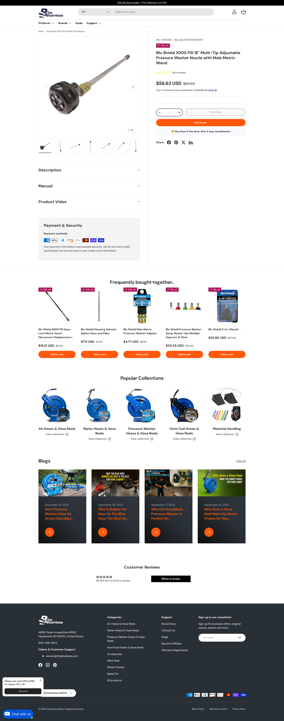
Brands (63, 23)
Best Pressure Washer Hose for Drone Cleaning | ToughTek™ (58, 516)
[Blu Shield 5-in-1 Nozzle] (227, 306)
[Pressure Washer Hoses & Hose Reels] (142, 405)
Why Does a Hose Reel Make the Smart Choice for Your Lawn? (220, 516)
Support (92, 23)
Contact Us (168, 630)
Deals (79, 23)
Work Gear (113, 660)
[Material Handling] (227, 405)
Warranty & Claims (218, 709)
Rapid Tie (112, 673)
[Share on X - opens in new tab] (183, 142)
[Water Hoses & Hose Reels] (99, 405)
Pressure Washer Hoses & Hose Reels (142, 431)
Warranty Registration (175, 650)
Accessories (114, 654)
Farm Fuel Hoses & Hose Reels (184, 431)
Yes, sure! (23, 691)
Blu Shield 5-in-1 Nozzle (223, 329)
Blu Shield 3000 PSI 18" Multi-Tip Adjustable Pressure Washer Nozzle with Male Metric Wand (66, 31)
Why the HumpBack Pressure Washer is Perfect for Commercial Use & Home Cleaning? (167, 518)
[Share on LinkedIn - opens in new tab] (190, 142)
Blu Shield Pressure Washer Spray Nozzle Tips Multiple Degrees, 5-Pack (183, 333)
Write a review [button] (171, 579)
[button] (243, 11)
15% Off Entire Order (128, 2)
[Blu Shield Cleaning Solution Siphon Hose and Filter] (99, 306)
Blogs (165, 637)
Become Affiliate (171, 643)
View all (241, 461)
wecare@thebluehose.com (62, 656)
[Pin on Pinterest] (176, 142)
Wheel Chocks (115, 667)
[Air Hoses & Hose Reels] (57, 405)
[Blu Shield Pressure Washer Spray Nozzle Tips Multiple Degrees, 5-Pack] (184, 306)
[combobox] (146, 12)
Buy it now (201, 122)
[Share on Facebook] (169, 142)
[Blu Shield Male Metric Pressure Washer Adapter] (142, 306)
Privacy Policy (239, 709)
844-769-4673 (47, 643)
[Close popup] (40, 680)
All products (114, 680)
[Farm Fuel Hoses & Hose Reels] (184, 405)
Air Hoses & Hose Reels (57, 429)
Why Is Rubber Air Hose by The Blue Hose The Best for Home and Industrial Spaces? (114, 518)
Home (41, 31)
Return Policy (198, 709)
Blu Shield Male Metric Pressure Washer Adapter (140, 331)
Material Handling (227, 429)
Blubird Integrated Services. (71, 709)
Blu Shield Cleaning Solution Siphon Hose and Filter (99, 331)
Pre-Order (215, 112)
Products (44, 23)
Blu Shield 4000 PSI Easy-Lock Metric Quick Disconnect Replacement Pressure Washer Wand (54, 335)
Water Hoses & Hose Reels (99, 431)
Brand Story (169, 624)
